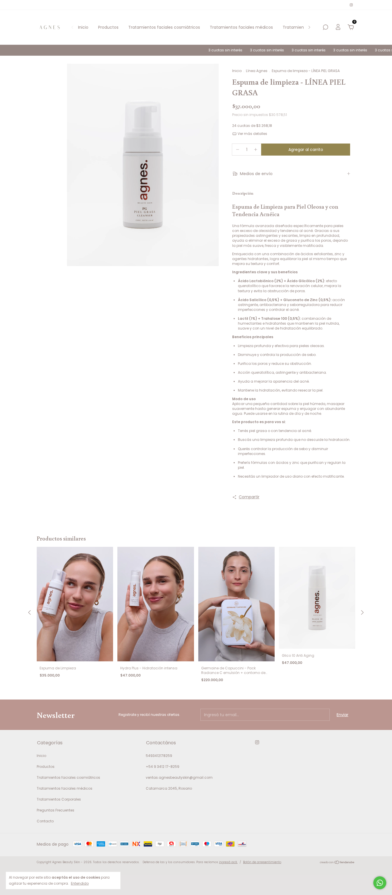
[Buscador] (325, 27)
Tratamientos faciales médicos (241, 27)
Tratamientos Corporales (59, 799)
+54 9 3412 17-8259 (162, 766)
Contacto (45, 821)
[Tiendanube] (337, 863)
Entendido (80, 883)
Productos (108, 27)
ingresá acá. (228, 862)
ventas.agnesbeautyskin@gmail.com (179, 777)
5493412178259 (159, 755)
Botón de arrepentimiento (262, 862)
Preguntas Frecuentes (55, 810)
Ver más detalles (252, 133)
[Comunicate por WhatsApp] (379, 882)
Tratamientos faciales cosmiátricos (164, 27)
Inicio (83, 27)
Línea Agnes (256, 70)
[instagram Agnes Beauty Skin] (351, 4)
